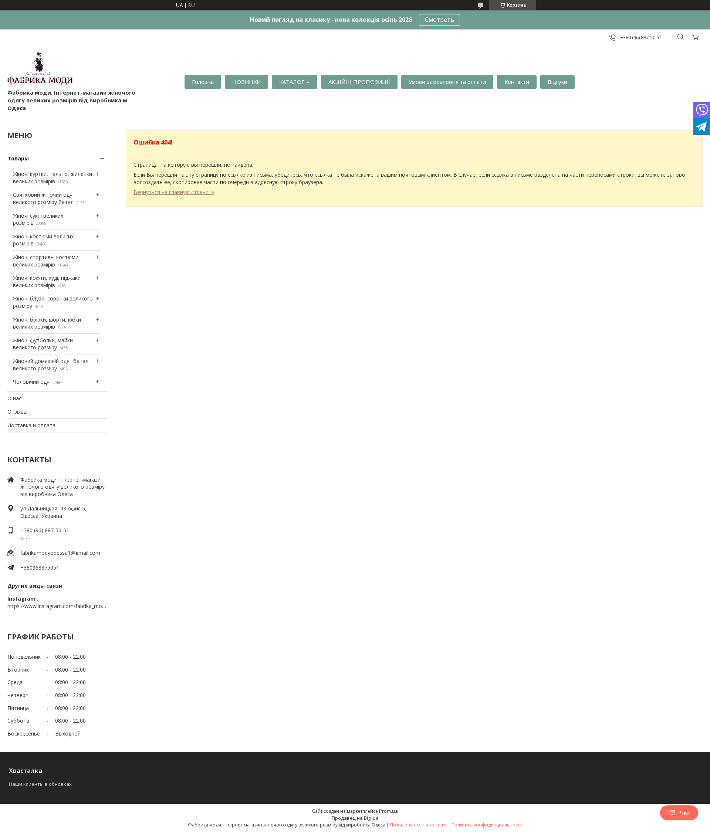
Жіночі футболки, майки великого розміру (43, 344)
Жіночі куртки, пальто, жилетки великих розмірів (52, 177)
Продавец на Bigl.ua (355, 818)
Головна (203, 81)
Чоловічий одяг (32, 381)
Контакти (516, 81)
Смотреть (439, 20)
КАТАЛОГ (291, 81)
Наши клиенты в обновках (40, 784)
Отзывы (17, 411)
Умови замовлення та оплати (447, 81)
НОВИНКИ (246, 81)
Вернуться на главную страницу (173, 192)
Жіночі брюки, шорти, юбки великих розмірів (47, 323)
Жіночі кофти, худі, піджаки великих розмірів (47, 281)
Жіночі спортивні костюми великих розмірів (45, 261)
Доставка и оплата (31, 425)
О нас (14, 398)
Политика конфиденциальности (487, 825)
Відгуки (557, 81)
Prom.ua (388, 811)
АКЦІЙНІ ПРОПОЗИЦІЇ (359, 81)
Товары (18, 158)
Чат (684, 813)
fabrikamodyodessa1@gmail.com (60, 552)
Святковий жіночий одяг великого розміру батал (44, 198)
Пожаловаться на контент (418, 825)
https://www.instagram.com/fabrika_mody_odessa (57, 605)
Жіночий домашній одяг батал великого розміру (50, 364)
